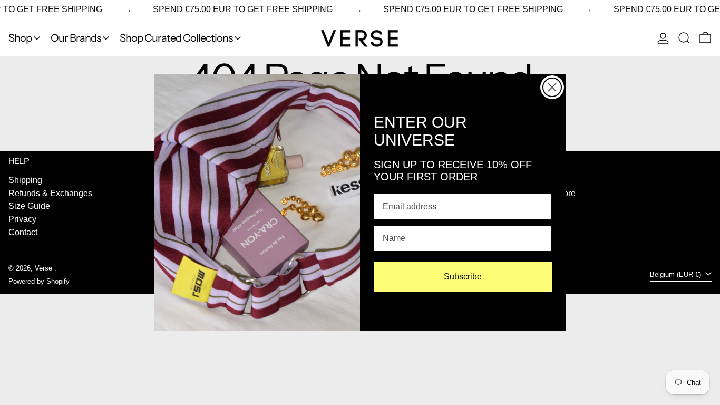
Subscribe (463, 276)
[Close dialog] (552, 87)
